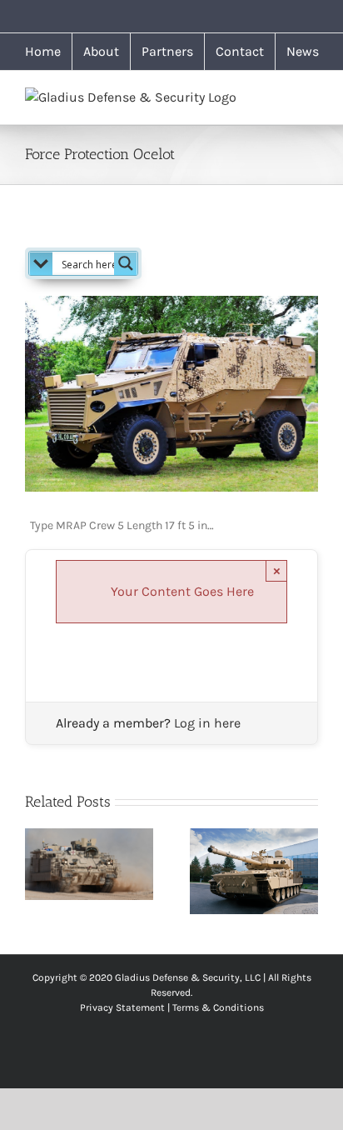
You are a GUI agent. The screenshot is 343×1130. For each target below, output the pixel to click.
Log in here (207, 723)
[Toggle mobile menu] (311, 96)
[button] (37, 870)
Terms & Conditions (218, 1007)
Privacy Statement (122, 1007)
